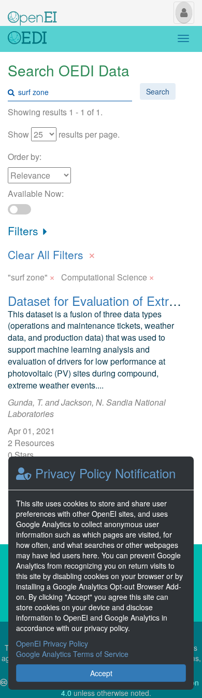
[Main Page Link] (32, 12)
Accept (101, 673)
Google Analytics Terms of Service (72, 654)
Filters (24, 230)
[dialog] (101, 573)
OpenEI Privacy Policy (52, 643)
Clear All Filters (52, 253)
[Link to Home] (27, 39)
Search (157, 91)
